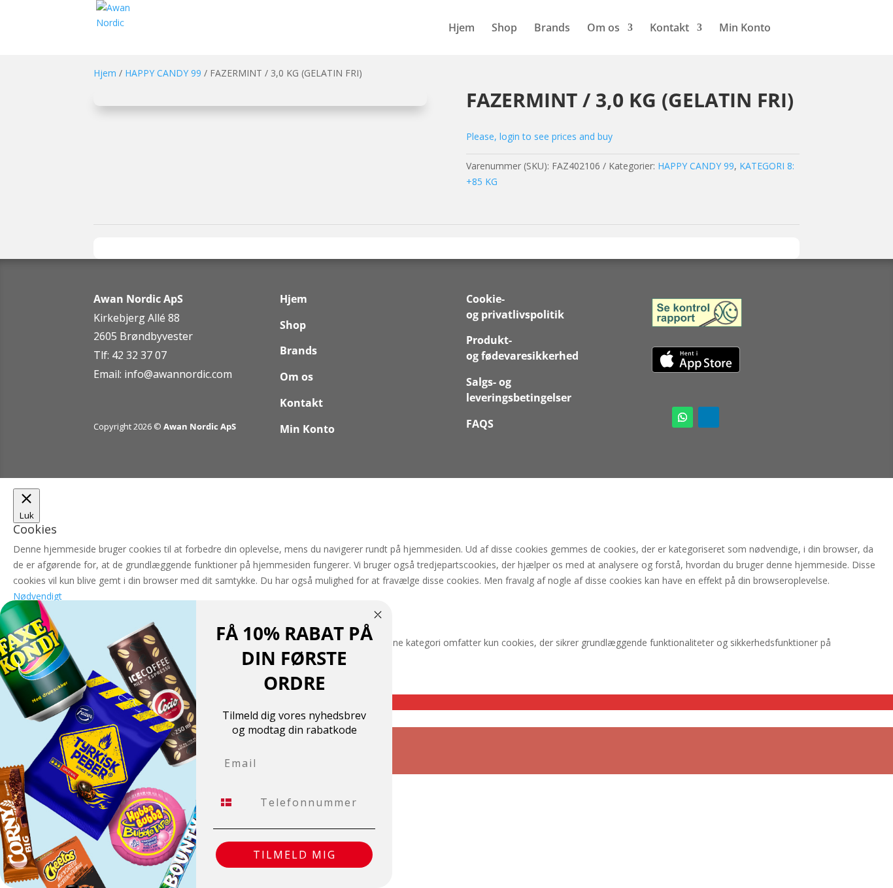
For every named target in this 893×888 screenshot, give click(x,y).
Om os (603, 29)
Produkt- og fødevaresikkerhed (522, 348)
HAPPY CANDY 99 (163, 73)
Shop (504, 29)
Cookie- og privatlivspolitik (515, 307)
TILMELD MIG (294, 854)
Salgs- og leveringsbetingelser (518, 390)
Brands (552, 29)
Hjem (461, 29)
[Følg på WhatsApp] (682, 417)
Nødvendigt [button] (37, 596)
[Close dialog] (378, 615)
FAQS (480, 424)
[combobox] (234, 802)
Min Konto (745, 29)
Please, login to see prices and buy (539, 136)
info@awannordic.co (173, 374)
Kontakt (669, 29)
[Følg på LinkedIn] (708, 417)
